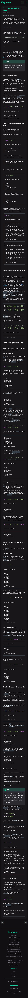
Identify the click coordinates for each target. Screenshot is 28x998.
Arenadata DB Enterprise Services (14, 960)
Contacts (14, 976)
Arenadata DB (14, 935)
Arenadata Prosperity (14, 944)
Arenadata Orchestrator (14, 962)
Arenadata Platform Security (14, 949)
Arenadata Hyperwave (14, 937)
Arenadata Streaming (14, 942)
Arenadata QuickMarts (14, 940)
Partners (14, 974)
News (14, 971)
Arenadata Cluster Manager (14, 947)
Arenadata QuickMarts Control (14, 954)
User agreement (14, 988)
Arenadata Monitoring (14, 965)
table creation (15, 412)
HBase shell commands (8, 57)
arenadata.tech (13, 981)
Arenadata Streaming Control (14, 951)
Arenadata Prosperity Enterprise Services (14, 957)
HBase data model (13, 54)
